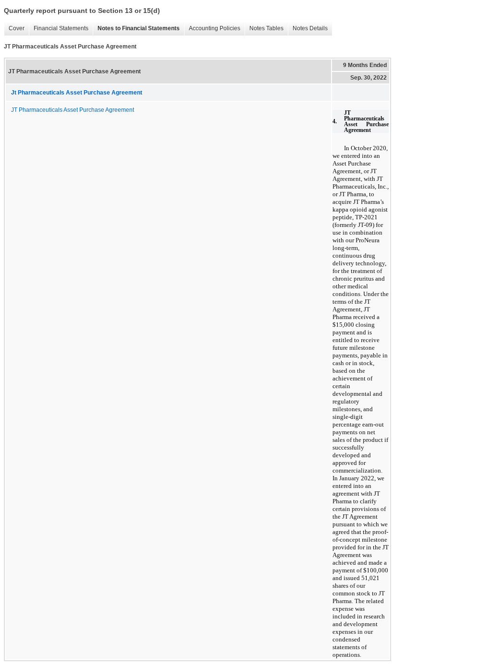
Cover (14, 28)
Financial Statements (58, 28)
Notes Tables (264, 28)
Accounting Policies (212, 28)
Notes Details (308, 28)
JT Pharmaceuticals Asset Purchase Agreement (72, 110)
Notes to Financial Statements (136, 28)
